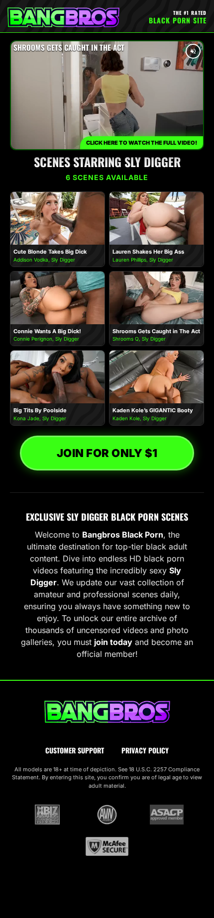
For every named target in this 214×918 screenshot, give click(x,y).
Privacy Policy (145, 750)
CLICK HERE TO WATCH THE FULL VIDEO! (141, 142)
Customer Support (74, 750)
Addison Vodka (30, 260)
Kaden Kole (126, 418)
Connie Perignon (32, 339)
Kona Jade (26, 418)
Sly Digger (63, 260)
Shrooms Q (125, 339)
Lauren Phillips (129, 260)
